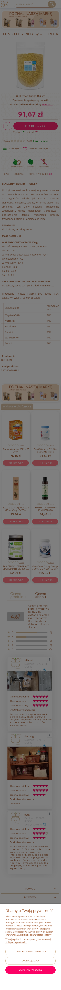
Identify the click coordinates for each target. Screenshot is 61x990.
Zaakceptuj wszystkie (30, 969)
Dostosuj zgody (30, 960)
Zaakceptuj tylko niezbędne (30, 951)
